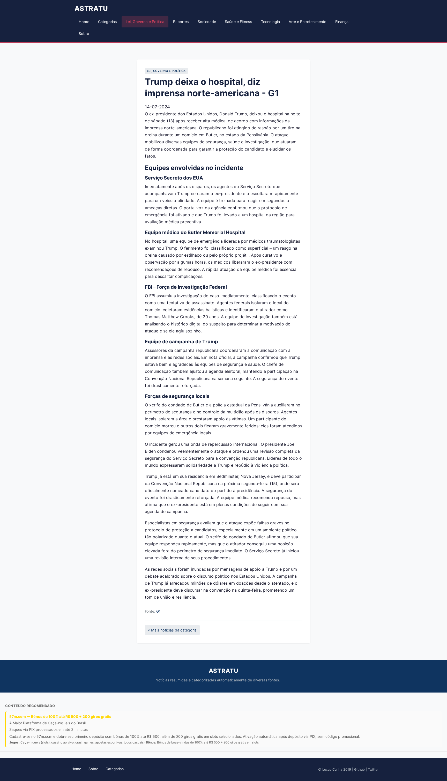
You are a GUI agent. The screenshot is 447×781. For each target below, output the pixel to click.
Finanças (343, 21)
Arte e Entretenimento (307, 21)
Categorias (107, 21)
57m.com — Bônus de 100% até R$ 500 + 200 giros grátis (60, 716)
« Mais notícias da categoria (172, 630)
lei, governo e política (166, 71)
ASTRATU (91, 8)
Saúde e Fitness (238, 21)
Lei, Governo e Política (145, 21)
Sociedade (207, 21)
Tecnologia (270, 21)
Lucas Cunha (332, 769)
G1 (158, 611)
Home (84, 21)
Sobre (84, 33)
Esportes (181, 21)
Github (359, 769)
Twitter (373, 769)
